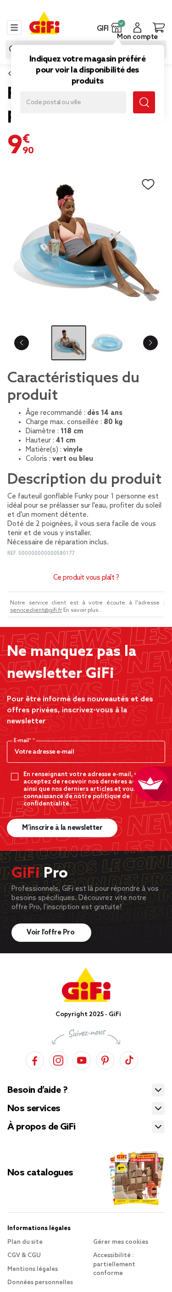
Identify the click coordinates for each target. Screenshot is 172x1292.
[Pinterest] (105, 1059)
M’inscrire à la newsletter (62, 828)
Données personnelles (40, 1282)
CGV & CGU (24, 1255)
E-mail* (23, 741)
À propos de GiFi (41, 1127)
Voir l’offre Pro (51, 932)
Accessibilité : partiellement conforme (114, 1264)
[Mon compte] (137, 27)
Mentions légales (32, 1269)
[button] (116, 27)
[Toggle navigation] (14, 27)
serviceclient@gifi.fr (36, 610)
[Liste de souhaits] (148, 184)
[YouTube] (81, 1059)
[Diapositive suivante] (150, 342)
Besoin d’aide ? (37, 1090)
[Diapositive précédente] (21, 342)
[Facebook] (35, 1059)
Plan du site (25, 1242)
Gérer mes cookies (120, 1242)
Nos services (34, 1108)
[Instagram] (58, 1059)
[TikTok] (129, 1059)
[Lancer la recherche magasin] (144, 102)
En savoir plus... (82, 610)
